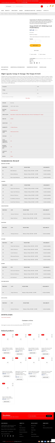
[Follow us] (8, 436)
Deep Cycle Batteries (12, 13)
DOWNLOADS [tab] (43, 67)
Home (2, 13)
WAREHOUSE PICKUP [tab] (32, 67)
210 (11, 146)
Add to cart (35, 45)
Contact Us (49, 2)
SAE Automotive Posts (15, 131)
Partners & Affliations (23, 432)
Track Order (45, 2)
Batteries (6, 13)
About (20, 425)
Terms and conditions (35, 436)
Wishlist (32, 427)
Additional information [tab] (17, 67)
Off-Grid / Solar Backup (34, 114)
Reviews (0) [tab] (4, 69)
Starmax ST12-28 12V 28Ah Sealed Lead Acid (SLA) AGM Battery (47, 372)
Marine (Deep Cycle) (25, 114)
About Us (40, 2)
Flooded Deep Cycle (14, 110)
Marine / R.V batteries (48, 58)
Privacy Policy (33, 434)
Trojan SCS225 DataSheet (5, 317)
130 (11, 151)
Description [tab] (4, 67)
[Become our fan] (2, 436)
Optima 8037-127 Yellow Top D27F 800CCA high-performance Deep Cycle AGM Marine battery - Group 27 (20, 373)
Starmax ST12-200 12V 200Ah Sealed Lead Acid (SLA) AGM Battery (20, 349)
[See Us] (5, 436)
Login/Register (47, 6)
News (44, 425)
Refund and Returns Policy (48, 427)
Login (53, 2)
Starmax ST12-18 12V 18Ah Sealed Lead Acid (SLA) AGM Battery (47, 349)
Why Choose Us (22, 427)
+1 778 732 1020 (24, 2)
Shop (32, 432)
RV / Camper (41, 114)
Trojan (12, 156)
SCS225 (12, 118)
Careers (20, 434)
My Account (33, 425)
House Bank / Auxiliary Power (16, 114)
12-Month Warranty (14, 127)
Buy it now (36, 50)
